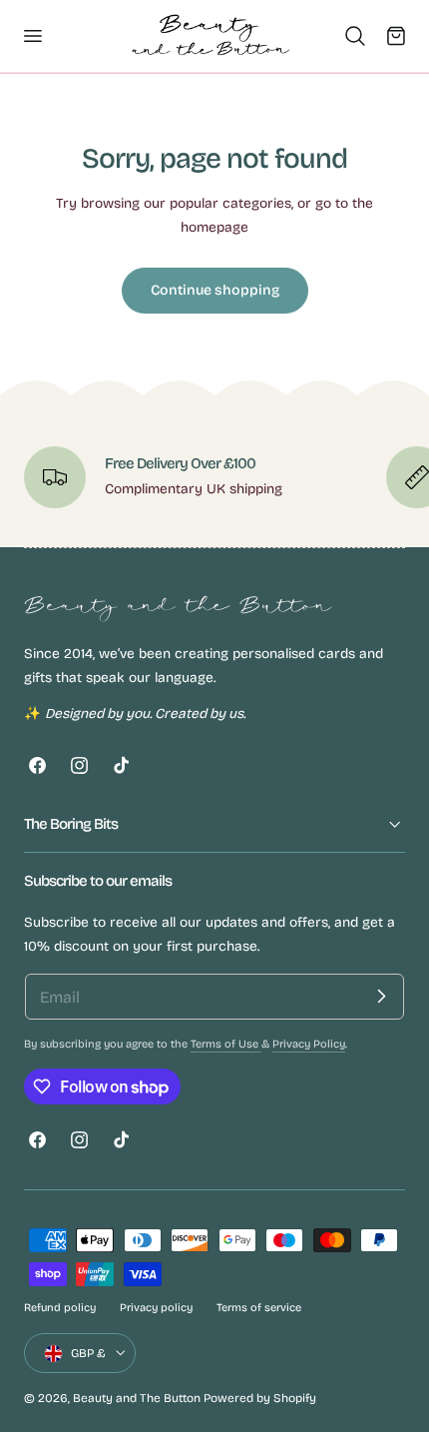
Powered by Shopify (260, 1398)
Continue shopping (215, 290)
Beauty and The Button (137, 1398)
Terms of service (258, 1307)
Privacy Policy (308, 1044)
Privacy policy (156, 1307)
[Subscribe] (381, 997)
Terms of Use (226, 1044)
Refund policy (60, 1307)
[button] (32, 36)
